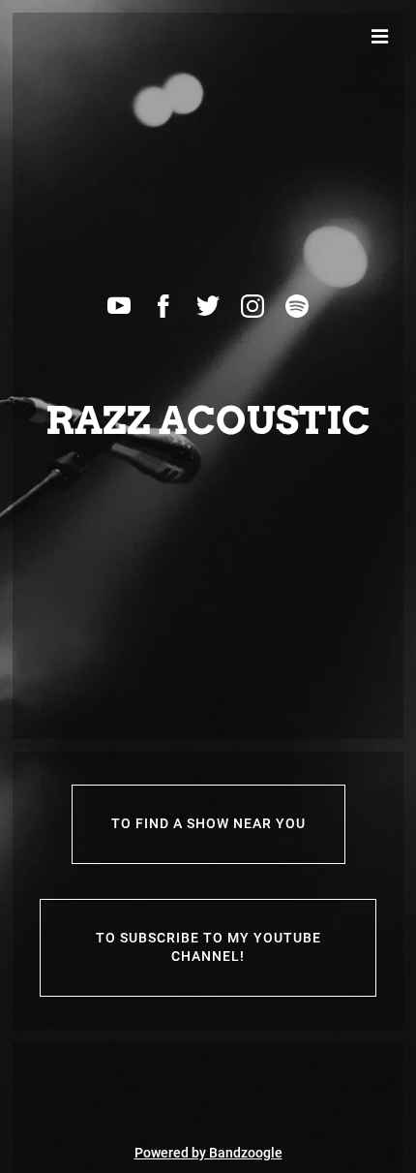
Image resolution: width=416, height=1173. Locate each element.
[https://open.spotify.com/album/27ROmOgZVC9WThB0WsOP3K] (297, 306)
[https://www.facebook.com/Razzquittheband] (163, 306)
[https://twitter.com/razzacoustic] (208, 306)
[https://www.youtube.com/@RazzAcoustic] (119, 306)
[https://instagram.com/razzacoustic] (252, 306)
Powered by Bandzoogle (208, 1152)
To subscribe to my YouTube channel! (208, 947)
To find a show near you (208, 823)
